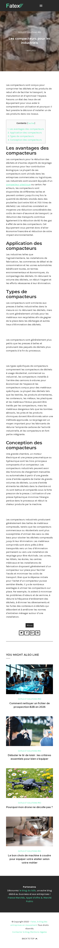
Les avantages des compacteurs (26, 129)
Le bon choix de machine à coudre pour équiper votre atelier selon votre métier (29, 859)
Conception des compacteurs (25, 139)
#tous (29, 625)
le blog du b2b (27, 890)
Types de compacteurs (21, 136)
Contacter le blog (20, 932)
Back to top (28, 938)
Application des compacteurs (25, 132)
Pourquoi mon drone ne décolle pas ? (29, 807)
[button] (41, 6)
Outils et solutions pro (29, 32)
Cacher (31, 123)
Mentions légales (38, 932)
